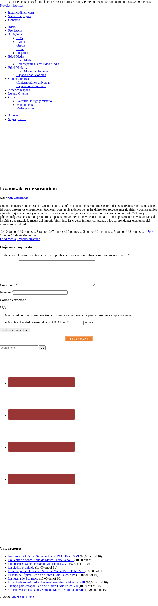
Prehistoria (15, 30)
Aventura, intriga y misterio (34, 101)
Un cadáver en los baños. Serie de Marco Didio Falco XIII (46, 589)
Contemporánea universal (33, 82)
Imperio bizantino (28, 239)
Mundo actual (25, 104)
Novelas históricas (12, 5)
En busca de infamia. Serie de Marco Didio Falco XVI (43, 556)
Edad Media (16, 56)
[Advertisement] (79, 153)
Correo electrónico (12, 300)
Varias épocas (25, 108)
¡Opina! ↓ (151, 231)
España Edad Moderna (31, 75)
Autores (13, 115)
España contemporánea (31, 86)
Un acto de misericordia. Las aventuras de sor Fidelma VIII (46, 582)
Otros (11, 97)
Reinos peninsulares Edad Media (37, 64)
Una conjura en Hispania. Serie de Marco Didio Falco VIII (46, 571)
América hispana (19, 90)
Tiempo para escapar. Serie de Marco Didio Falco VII (43, 586)
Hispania (22, 53)
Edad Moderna (18, 67)
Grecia (20, 45)
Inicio (12, 27)
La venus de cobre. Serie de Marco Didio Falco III (41, 560)
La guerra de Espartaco (23, 578)
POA (19, 38)
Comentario (9, 285)
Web (3, 307)
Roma (20, 49)
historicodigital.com (21, 12)
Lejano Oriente (18, 93)
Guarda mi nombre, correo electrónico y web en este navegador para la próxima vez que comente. (68, 315)
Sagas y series (17, 119)
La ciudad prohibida (21, 567)
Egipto (20, 41)
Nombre (5, 292)
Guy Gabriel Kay (18, 197)
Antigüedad (15, 34)
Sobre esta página (19, 16)
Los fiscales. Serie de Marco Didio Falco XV (37, 563)
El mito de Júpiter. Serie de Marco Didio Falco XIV (41, 575)
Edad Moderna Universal (32, 71)
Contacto (14, 20)
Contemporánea (18, 78)
